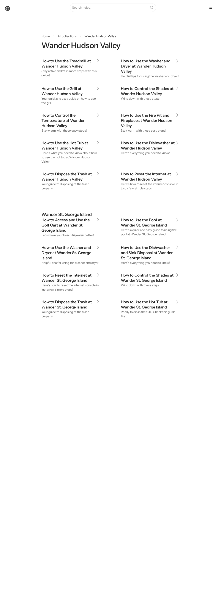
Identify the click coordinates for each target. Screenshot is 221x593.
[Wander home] (7, 8)
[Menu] (211, 7)
